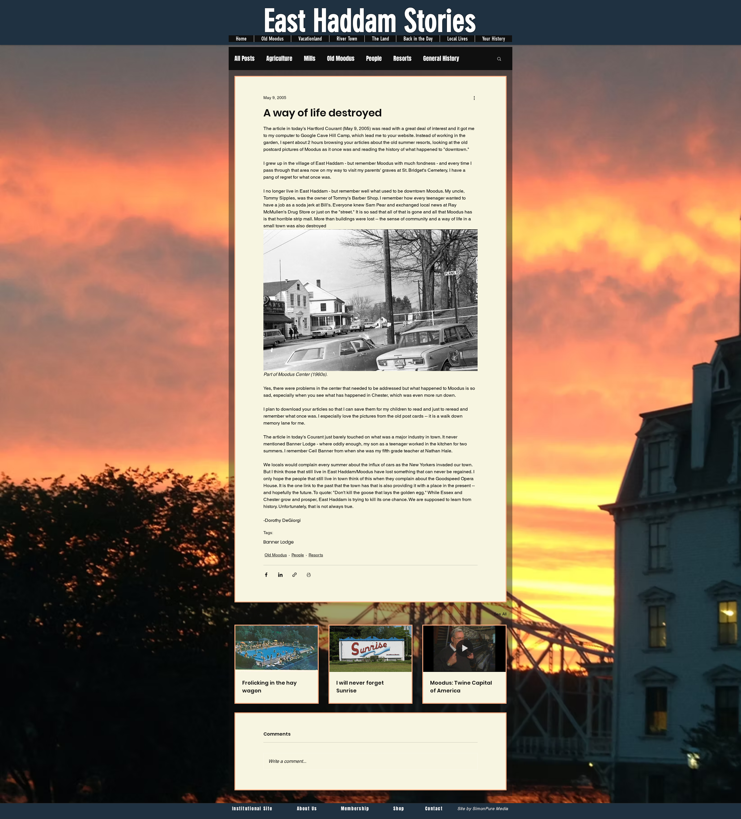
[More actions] (474, 97)
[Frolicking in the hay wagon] (276, 649)
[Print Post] (308, 574)
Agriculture (279, 58)
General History (441, 58)
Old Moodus (341, 58)
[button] (499, 58)
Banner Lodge (278, 542)
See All (500, 614)
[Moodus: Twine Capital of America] (464, 649)
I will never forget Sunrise (360, 686)
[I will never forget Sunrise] (370, 649)
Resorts (402, 58)
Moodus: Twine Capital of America (461, 686)
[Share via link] (294, 574)
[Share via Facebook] (266, 574)
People (374, 58)
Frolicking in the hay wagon (269, 686)
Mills (310, 58)
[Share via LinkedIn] (280, 574)
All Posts (244, 58)
